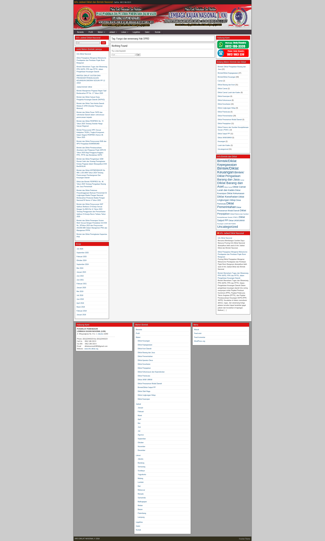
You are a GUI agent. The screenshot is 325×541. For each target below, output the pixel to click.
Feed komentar (199, 337)
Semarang (141, 467)
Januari (140, 408)
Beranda (80, 32)
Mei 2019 (80, 291)
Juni (139, 427)
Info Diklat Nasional (84, 54)
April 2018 (80, 303)
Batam (140, 509)
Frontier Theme (244, 539)
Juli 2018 (80, 295)
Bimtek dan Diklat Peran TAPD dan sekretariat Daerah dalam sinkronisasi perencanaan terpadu (90, 114)
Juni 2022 (80, 276)
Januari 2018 (81, 315)
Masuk (196, 329)
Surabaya (141, 471)
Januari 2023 (81, 272)
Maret (140, 415)
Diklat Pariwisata (224, 112)
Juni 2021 (80, 280)
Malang (140, 478)
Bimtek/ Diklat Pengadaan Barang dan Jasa (230, 176)
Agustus (141, 435)
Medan (140, 505)
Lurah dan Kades (224, 145)
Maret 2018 (81, 307)
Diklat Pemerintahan (225, 116)
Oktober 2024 (81, 260)
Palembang (142, 513)
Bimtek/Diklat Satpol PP (147, 387)
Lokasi (123, 32)
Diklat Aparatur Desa (145, 360)
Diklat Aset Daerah (144, 349)
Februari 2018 (82, 311)
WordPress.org (199, 341)
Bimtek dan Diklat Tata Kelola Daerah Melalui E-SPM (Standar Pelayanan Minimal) (90, 105)
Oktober (141, 443)
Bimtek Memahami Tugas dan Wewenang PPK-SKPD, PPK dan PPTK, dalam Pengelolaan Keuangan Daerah (92, 69)
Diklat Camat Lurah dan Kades (229, 92)
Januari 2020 (81, 288)
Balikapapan (142, 502)
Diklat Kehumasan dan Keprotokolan (151, 372)
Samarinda (142, 498)
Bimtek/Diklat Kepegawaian (228, 73)
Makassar (141, 490)
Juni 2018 (80, 299)
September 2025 (83, 253)
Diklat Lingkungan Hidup (226, 108)
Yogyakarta (142, 474)
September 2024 (83, 264)
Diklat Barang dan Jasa (146, 353)
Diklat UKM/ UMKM (145, 380)
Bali (139, 486)
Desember (141, 450)
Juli (139, 431)
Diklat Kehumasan (224, 100)
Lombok (141, 482)
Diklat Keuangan (144, 341)
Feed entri (197, 333)
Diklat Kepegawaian (145, 345)
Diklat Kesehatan (224, 104)
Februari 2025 (82, 257)
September (142, 439)
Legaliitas (136, 32)
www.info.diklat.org (91, 349)
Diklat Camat (222, 88)
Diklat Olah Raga (144, 391)
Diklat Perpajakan (224, 123)
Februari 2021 (82, 284)
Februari (141, 411)
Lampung (141, 517)
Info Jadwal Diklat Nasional (232, 233)
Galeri (147, 32)
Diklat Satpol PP (224, 134)
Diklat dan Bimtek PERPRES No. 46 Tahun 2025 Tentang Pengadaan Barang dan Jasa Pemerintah (91, 184)
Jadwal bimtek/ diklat (84, 87)
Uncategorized (223, 149)
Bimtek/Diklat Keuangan (226, 77)
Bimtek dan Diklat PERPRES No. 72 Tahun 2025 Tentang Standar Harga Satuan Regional (90, 123)
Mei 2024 (80, 268)
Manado (141, 494)
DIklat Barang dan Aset (226, 85)
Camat (220, 81)
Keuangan (221, 141)
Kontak (157, 32)
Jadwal (112, 32)
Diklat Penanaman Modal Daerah (230, 120)
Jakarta (100, 334)
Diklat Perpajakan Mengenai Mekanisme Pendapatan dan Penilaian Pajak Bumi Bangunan (91, 60)
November (141, 446)
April (139, 419)
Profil (90, 32)
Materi (100, 32)
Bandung (141, 463)
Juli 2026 (80, 249)
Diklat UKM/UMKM (225, 138)
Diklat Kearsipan (224, 96)
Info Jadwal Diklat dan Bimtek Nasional (93, 2)
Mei (139, 423)
